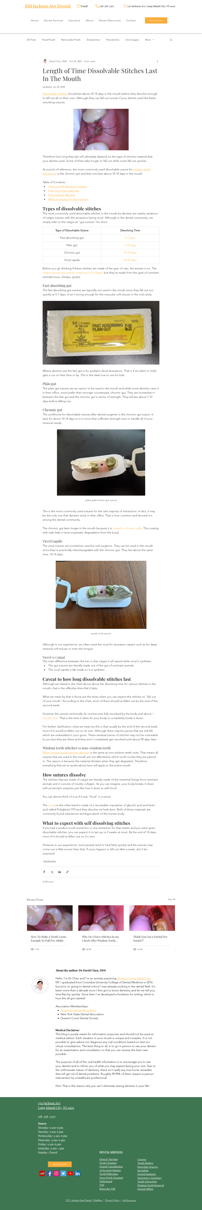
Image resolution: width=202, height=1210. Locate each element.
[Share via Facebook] (44, 871)
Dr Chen (73, 978)
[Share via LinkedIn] (59, 871)
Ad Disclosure (129, 1200)
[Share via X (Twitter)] (51, 871)
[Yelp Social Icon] (42, 1173)
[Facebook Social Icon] (49, 1173)
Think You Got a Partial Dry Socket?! (150, 938)
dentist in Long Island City (133, 978)
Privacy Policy (112, 1200)
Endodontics (93, 39)
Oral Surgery (132, 39)
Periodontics (112, 39)
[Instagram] (56, 1173)
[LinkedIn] (77, 1173)
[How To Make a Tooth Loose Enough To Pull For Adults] (50, 918)
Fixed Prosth (48, 39)
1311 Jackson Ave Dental (48, 6)
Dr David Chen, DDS (92, 970)
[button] (171, 39)
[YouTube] (70, 1173)
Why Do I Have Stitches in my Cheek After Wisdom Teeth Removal (100, 938)
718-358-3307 (46, 1116)
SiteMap (97, 1200)
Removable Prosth (70, 39)
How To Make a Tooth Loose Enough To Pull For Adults (48, 938)
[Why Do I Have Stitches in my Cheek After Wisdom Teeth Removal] (101, 918)
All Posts (31, 39)
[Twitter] (63, 1173)
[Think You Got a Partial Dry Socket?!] (152, 918)
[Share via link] (67, 871)
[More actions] (157, 61)
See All (171, 899)
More (148, 39)
